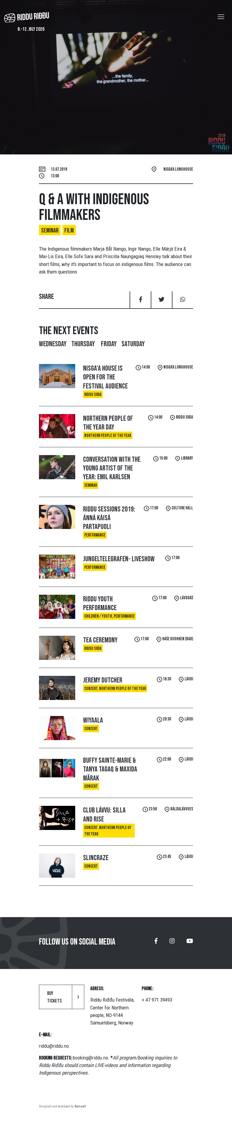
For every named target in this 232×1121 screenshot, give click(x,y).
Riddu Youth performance (100, 603)
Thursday (83, 344)
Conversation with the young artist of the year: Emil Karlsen (111, 468)
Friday (109, 344)
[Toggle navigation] (221, 17)
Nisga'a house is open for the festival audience (105, 377)
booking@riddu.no (90, 1058)
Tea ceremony (100, 640)
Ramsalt (80, 1106)
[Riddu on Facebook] (156, 943)
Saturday (133, 344)
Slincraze (95, 857)
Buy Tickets (54, 997)
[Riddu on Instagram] (172, 943)
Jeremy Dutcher (102, 680)
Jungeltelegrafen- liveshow (119, 559)
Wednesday (52, 344)
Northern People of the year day (108, 423)
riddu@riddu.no (54, 1046)
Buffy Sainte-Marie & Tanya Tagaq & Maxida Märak (110, 769)
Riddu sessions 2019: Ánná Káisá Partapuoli (109, 518)
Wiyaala (93, 720)
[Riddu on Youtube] (189, 943)
